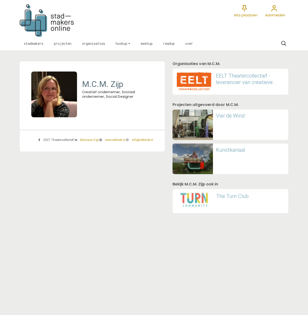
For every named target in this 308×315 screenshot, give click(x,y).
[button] (33, 43)
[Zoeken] (283, 43)
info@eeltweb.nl (142, 140)
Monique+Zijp (89, 140)
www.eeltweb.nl (115, 140)
